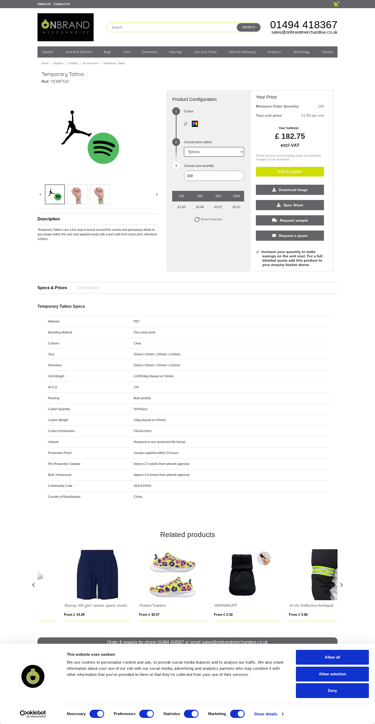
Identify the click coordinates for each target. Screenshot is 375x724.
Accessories (90, 63)
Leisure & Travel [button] (205, 52)
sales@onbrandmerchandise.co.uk (304, 32)
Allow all (332, 657)
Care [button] (126, 52)
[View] (55, 194)
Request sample (293, 220)
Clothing (73, 63)
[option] (75, 585)
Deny (332, 690)
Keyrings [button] (175, 52)
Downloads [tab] (88, 288)
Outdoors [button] (274, 52)
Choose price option (198, 142)
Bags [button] (107, 52)
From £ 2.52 (51, 614)
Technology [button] (301, 52)
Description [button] (49, 219)
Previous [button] (33, 585)
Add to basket (290, 171)
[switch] (146, 714)
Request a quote (293, 236)
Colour (188, 111)
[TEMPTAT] (196, 123)
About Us (44, 4)
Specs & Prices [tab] (52, 288)
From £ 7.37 (201, 614)
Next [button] (341, 585)
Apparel (58, 63)
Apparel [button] (47, 52)
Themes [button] (327, 52)
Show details (265, 714)
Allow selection (332, 674)
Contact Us (62, 4)
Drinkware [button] (149, 52)
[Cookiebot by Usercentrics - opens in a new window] (33, 714)
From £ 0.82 (126, 614)
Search (248, 27)
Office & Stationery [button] (242, 52)
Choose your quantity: (199, 166)
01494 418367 (304, 25)
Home (45, 63)
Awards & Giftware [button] (79, 52)
